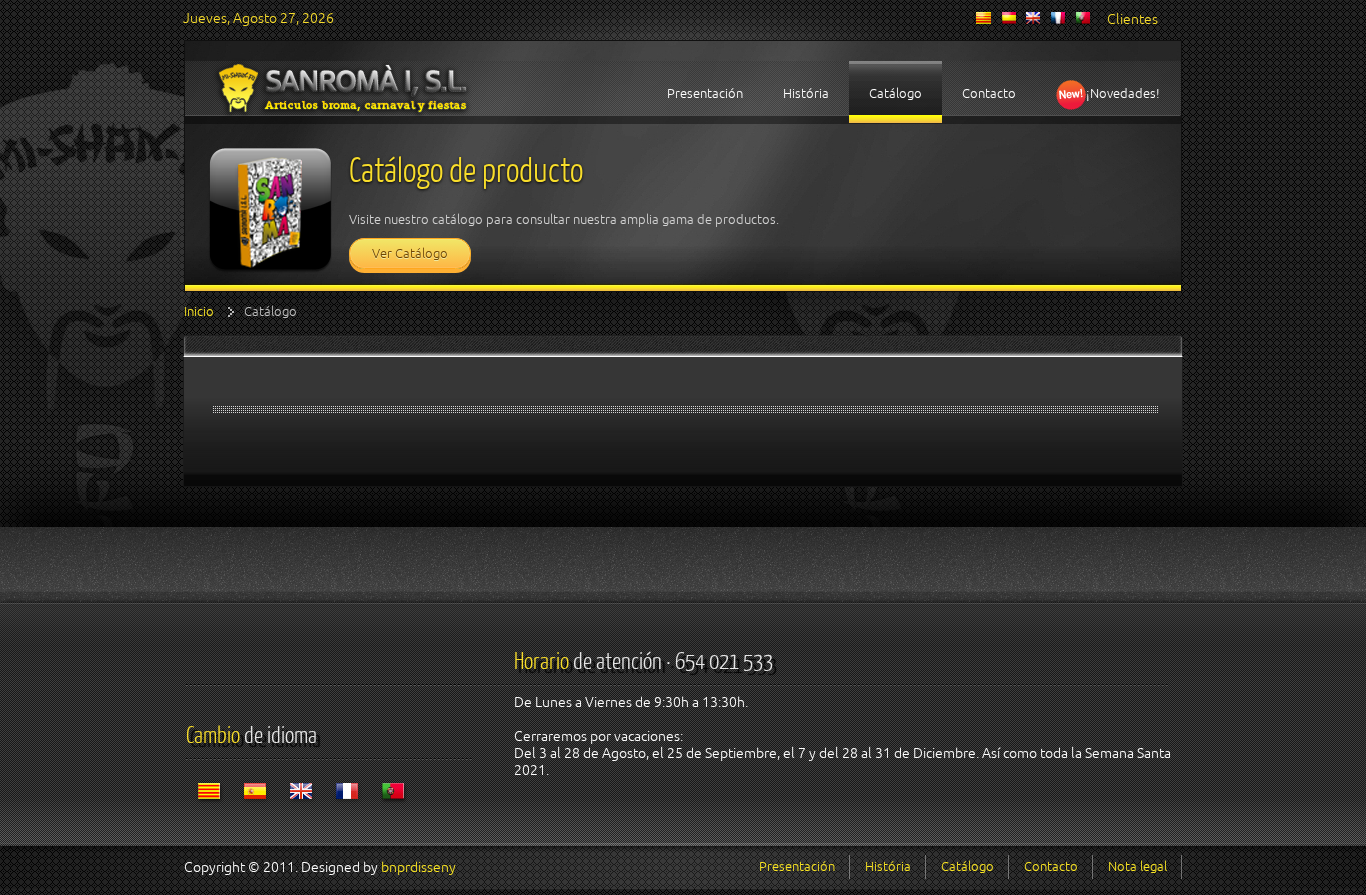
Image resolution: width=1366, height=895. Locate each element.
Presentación (797, 866)
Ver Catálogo (410, 253)
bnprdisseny (418, 867)
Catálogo (967, 866)
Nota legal (1137, 866)
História (888, 866)
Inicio (199, 311)
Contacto (1051, 866)
